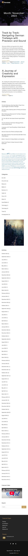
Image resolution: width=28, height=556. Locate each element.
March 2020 (4, 430)
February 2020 (5, 433)
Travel (3, 211)
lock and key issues (8, 163)
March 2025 (4, 268)
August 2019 (4, 452)
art (12, 95)
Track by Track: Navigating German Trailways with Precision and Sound (14, 36)
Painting (13, 166)
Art (7, 95)
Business (4, 190)
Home (3, 196)
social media (11, 167)
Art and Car (4, 181)
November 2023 (5, 302)
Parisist (17, 553)
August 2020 (4, 415)
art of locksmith (11, 157)
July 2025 (4, 259)
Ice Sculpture (5, 523)
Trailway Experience (15, 63)
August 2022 (4, 342)
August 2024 (4, 281)
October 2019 (5, 446)
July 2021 (4, 381)
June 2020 (4, 421)
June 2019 (4, 458)
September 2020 (5, 412)
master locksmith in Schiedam (6, 164)
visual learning (7, 169)
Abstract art (4, 154)
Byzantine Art (10, 550)
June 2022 (4, 348)
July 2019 (4, 455)
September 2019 (5, 449)
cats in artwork (8, 158)
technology (17, 168)
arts (21, 157)
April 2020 (4, 427)
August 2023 (4, 311)
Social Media (4, 202)
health (9, 160)
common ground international (15, 158)
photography (22, 166)
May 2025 (4, 265)
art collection (7, 156)
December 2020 (5, 403)
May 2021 (4, 388)
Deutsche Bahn (16, 61)
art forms (19, 156)
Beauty (3, 184)
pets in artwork (17, 166)
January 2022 (5, 363)
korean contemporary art (14, 161)
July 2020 (4, 418)
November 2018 (5, 479)
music (8, 63)
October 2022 (5, 336)
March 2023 (4, 323)
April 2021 (4, 391)
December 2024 (5, 275)
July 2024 (4, 284)
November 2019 (5, 443)
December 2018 (5, 476)
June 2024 (4, 287)
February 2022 (5, 360)
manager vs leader (22, 163)
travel (22, 63)
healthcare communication (15, 160)
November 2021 (5, 369)
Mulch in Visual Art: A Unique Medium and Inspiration (13, 139)
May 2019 (4, 461)
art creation (13, 156)
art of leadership (6, 157)
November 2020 (5, 406)
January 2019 (5, 473)
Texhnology (4, 208)
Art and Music (12, 154)
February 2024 (5, 293)
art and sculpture (19, 154)
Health (3, 193)
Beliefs (3, 187)
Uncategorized (5, 214)
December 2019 (5, 439)
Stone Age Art (17, 550)
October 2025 (5, 253)
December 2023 (5, 299)
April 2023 (4, 320)
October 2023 (5, 305)
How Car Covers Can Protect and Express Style (12, 131)
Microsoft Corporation (20, 164)
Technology (4, 205)
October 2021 (5, 372)
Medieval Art (5, 529)
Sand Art (4, 527)
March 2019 (4, 467)
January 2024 (5, 296)
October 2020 (5, 409)
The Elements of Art (10, 536)
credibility (21, 158)
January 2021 (5, 400)
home (21, 160)
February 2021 (5, 397)
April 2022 (4, 354)
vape (25, 167)
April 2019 (4, 464)
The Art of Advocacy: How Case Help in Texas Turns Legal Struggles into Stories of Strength (13, 105)
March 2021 (4, 394)
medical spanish (14, 164)
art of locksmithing (17, 157)
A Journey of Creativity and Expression (10, 73)
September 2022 (5, 339)
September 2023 (5, 308)
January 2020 (5, 436)
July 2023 (4, 314)
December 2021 (5, 366)
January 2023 (5, 327)
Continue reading (5, 60)
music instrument (7, 166)
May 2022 (4, 351)
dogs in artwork (5, 160)
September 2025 (5, 256)
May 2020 (4, 424)
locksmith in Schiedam (15, 163)
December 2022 (5, 330)
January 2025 (5, 272)
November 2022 (5, 333)
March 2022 (4, 357)
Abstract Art (4, 525)
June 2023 (4, 317)
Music (7, 61)
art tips (4, 158)
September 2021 (5, 375)
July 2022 (4, 345)
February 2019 (5, 470)
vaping (3, 169)
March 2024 (4, 290)
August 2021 (4, 378)
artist (23, 156)
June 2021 (4, 385)
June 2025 (4, 262)
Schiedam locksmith (5, 167)
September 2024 (5, 278)
